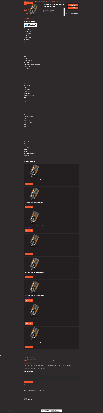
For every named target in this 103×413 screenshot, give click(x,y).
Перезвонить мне (26, 9)
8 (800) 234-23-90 (27, 7)
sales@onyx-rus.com (27, 8)
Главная (26, 11)
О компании (27, 16)
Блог (24, 397)
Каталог (26, 13)
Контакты (25, 396)
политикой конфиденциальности (46, 384)
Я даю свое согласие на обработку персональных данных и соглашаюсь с (37, 384)
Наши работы (27, 18)
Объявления (27, 21)
